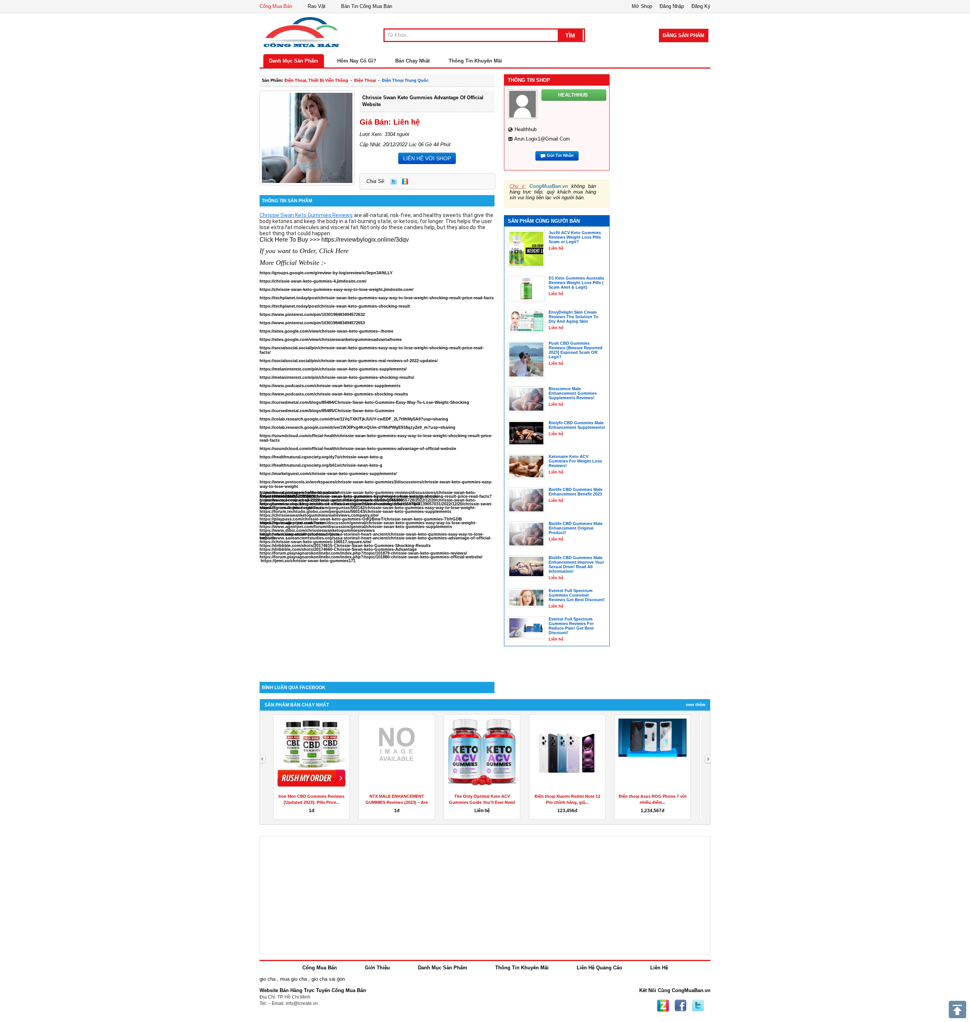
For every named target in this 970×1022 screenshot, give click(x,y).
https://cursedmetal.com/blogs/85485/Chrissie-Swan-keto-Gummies (327, 410)
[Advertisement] (377, 617)
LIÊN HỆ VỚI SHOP (427, 158)
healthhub (526, 129)
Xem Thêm (696, 704)
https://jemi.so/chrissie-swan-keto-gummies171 (308, 560)
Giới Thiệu (377, 967)
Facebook (680, 1006)
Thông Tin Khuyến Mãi (475, 61)
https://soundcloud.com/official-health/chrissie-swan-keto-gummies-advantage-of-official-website (358, 448)
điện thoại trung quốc (405, 80)
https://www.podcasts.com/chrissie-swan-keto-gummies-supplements (330, 385)
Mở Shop (642, 6)
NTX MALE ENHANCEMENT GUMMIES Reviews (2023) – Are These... (397, 802)
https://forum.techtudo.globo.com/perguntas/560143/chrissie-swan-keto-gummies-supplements (355, 511)
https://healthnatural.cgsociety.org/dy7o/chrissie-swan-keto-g (321, 457)
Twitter (394, 181)
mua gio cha (293, 979)
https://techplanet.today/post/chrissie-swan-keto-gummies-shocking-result (335, 306)
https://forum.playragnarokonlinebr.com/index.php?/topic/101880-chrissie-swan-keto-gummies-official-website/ (371, 557)
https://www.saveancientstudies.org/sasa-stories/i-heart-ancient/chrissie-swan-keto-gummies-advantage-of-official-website (375, 538)
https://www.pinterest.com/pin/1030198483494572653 (312, 322)
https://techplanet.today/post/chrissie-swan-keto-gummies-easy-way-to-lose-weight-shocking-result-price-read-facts (377, 297)
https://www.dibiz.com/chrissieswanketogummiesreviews (317, 530)
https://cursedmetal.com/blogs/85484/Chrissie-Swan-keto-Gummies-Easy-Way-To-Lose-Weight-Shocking (364, 402)
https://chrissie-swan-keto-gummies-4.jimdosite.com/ (313, 281)
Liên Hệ (659, 967)
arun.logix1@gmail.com (542, 139)
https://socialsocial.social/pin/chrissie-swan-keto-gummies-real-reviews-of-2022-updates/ (349, 360)
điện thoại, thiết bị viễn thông (316, 80)
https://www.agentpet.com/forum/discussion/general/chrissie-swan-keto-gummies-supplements (356, 526)
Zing (405, 181)
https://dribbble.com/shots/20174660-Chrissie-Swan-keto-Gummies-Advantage (338, 549)
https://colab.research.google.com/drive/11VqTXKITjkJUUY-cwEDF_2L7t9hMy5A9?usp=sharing (354, 419)
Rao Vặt (316, 6)
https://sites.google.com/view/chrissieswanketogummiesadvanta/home (331, 339)
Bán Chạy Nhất (412, 61)
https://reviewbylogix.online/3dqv (364, 239)
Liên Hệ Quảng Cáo (599, 967)
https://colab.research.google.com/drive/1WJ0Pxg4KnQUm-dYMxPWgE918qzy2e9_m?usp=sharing (357, 427)
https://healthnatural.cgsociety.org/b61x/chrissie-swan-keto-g (321, 465)
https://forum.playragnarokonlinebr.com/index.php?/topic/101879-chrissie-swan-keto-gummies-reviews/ (363, 553)
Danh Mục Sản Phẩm (293, 61)
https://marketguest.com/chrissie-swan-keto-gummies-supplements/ (328, 473)
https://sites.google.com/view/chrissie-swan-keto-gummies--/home (326, 331)
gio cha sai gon (328, 979)
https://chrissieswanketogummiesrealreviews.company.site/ (319, 515)
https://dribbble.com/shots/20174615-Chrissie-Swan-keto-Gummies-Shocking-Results (345, 545)
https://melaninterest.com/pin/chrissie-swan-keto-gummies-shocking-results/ (337, 377)
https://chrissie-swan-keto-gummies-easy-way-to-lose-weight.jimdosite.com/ (336, 289)
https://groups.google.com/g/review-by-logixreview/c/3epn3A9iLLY (326, 272)
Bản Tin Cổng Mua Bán (366, 6)
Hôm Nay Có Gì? (356, 61)
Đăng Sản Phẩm (683, 35)
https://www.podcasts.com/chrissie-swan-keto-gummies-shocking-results (334, 394)
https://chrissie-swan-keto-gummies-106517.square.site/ (315, 541)
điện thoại (365, 80)
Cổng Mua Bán (276, 6)
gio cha (267, 979)
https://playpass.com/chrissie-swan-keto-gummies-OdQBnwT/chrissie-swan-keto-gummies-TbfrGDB (361, 519)
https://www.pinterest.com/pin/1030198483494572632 (312, 314)
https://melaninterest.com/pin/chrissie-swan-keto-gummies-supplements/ (333, 369)
